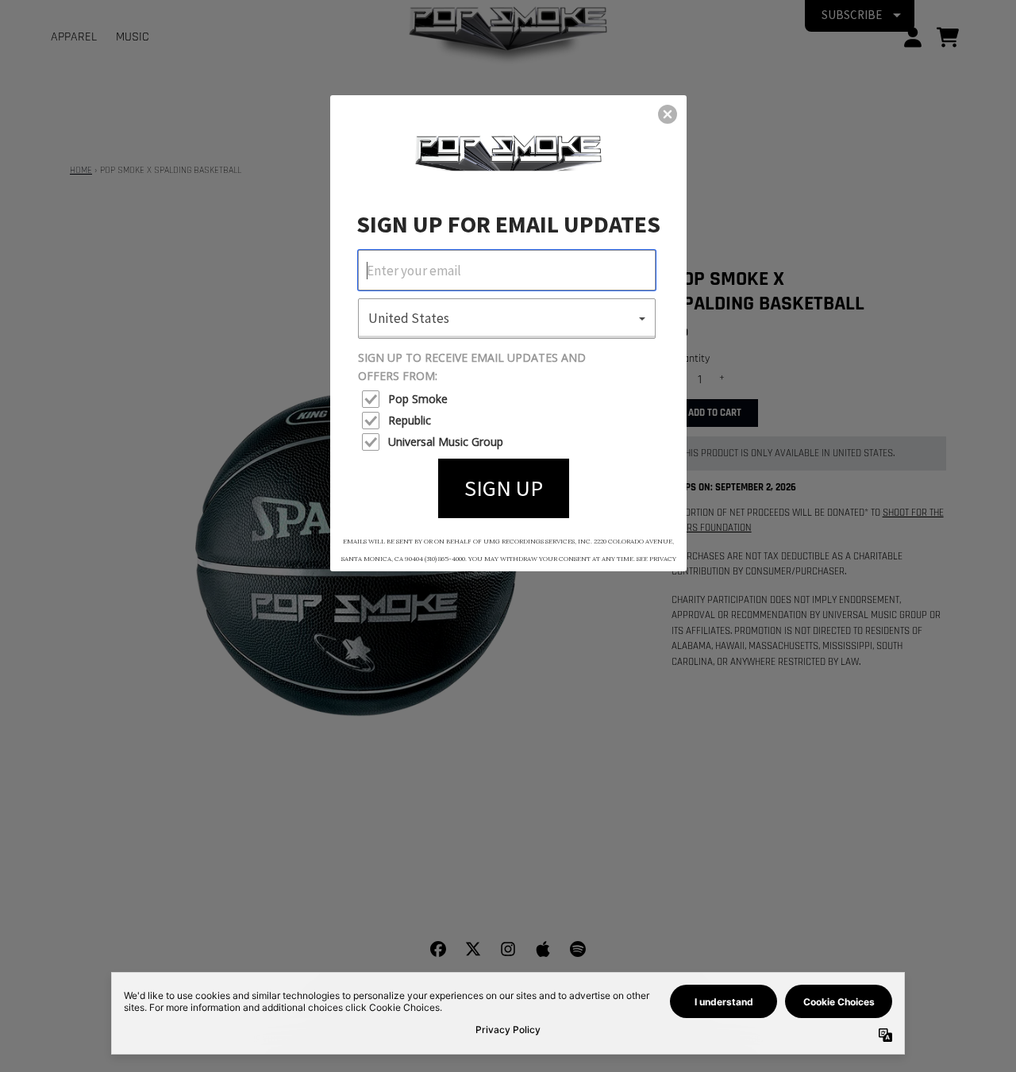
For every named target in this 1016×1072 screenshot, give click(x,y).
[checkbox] (509, 399)
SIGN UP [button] (503, 488)
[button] (667, 114)
